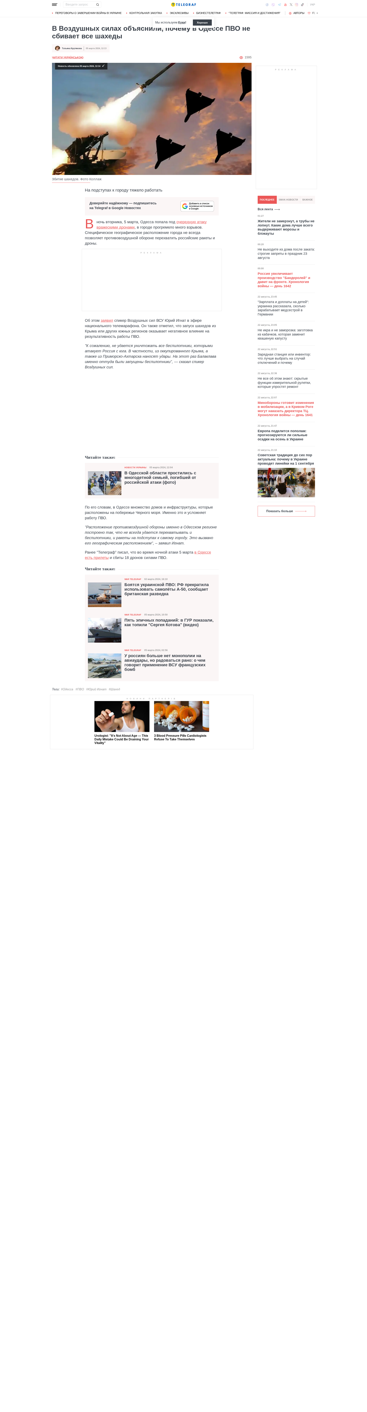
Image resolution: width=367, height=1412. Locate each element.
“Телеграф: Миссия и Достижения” (254, 13)
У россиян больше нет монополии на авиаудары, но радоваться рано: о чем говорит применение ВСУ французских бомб (164, 662)
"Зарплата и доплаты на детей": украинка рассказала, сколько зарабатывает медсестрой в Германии (283, 308)
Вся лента (265, 209)
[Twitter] (291, 4)
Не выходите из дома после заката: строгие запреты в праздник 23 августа (286, 253)
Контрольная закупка (145, 13)
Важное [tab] (307, 199)
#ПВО (80, 689)
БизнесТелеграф (208, 13)
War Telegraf (132, 579)
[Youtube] (285, 5)
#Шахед (114, 689)
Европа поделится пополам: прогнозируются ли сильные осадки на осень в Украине (282, 435)
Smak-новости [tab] (288, 199)
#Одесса (67, 689)
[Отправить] (97, 5)
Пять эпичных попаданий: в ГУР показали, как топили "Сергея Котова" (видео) (169, 622)
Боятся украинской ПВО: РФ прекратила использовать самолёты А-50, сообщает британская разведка (166, 589)
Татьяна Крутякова (72, 48)
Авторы (298, 13)
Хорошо (202, 22)
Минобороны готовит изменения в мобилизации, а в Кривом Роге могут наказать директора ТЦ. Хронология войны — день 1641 (286, 409)
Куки (181, 22)
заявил (107, 320)
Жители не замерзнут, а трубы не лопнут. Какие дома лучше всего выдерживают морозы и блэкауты (286, 227)
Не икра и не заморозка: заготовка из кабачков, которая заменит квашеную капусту (285, 334)
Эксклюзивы (179, 13)
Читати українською (67, 57)
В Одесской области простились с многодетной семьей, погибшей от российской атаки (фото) (160, 477)
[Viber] (273, 4)
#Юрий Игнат (96, 689)
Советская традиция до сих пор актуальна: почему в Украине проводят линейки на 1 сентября (286, 459)
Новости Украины (135, 467)
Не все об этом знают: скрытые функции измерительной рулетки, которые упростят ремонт (284, 383)
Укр (312, 4)
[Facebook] (267, 4)
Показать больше (279, 511)
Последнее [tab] (267, 199)
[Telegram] (279, 4)
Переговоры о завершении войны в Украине (88, 13)
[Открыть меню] (54, 4)
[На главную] (183, 4)
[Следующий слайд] (317, 13)
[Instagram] (296, 4)
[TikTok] (302, 5)
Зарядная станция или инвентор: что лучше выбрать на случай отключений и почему (284, 358)
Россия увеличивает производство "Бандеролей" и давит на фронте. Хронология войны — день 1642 (284, 280)
